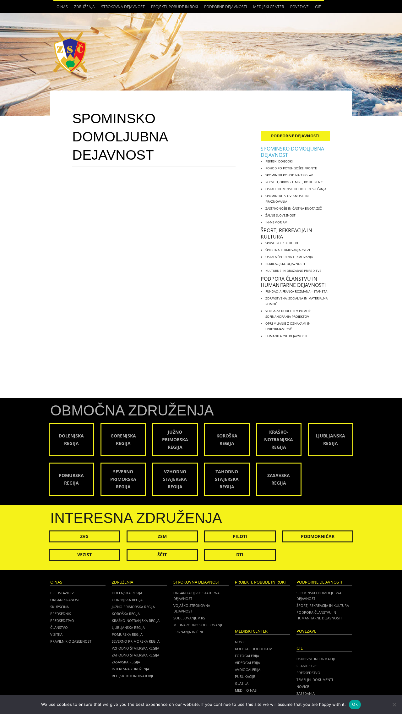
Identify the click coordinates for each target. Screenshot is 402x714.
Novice (241, 642)
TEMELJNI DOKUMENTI (314, 679)
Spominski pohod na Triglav (289, 175)
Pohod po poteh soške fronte (291, 168)
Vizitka (56, 634)
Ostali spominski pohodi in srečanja (295, 189)
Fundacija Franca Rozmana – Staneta (296, 291)
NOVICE (302, 686)
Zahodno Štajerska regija (135, 655)
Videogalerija (247, 662)
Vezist (84, 554)
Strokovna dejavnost (121, 8)
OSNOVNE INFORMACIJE (316, 658)
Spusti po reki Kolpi (281, 243)
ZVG (84, 536)
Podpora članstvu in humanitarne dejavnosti (293, 281)
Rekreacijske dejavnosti (285, 263)
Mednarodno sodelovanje (198, 625)
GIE (316, 8)
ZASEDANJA (305, 693)
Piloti (240, 536)
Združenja (83, 8)
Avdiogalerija (247, 669)
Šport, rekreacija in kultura (286, 233)
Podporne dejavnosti (224, 8)
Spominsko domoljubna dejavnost (292, 151)
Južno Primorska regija (133, 606)
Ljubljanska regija (128, 627)
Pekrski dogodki (279, 161)
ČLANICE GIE (306, 665)
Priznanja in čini (188, 631)
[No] (394, 704)
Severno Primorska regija (136, 641)
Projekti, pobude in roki (174, 6)
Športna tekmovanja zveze (288, 250)
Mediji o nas (246, 690)
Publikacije (245, 676)
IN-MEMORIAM (276, 222)
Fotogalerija (247, 655)
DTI (239, 554)
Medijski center (267, 8)
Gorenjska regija (127, 599)
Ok (355, 704)
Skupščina (59, 606)
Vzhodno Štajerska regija (135, 648)
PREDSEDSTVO (308, 672)
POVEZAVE (299, 6)
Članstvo (59, 627)
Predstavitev (62, 592)
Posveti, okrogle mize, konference (294, 182)
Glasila (241, 683)
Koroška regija (126, 613)
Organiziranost (65, 599)
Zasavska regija (126, 662)
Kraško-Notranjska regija (136, 620)
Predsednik (60, 613)
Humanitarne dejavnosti (286, 336)
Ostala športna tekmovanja (289, 257)
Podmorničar (317, 536)
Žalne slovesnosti (280, 215)
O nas (60, 8)
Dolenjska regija (127, 592)
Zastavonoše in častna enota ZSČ (293, 208)
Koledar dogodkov (253, 648)
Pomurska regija (127, 634)
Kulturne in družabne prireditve (293, 270)
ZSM (162, 536)
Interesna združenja (130, 669)
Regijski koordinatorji (132, 675)
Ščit (162, 554)
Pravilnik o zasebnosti (71, 641)
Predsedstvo (62, 620)
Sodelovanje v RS (189, 618)
